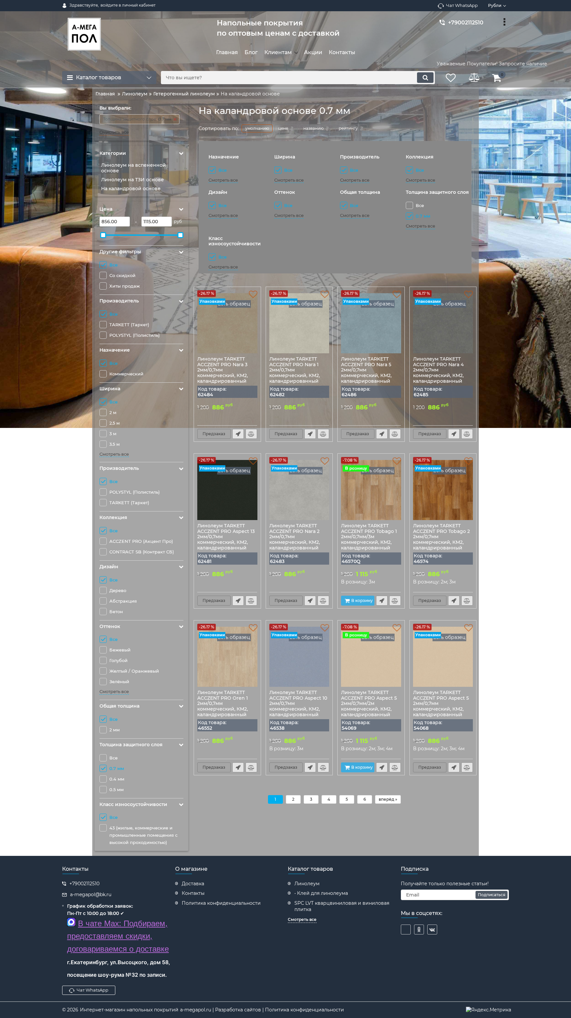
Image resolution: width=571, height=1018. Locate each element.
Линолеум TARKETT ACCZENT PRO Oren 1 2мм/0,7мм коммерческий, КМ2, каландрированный (222, 710)
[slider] (103, 235)
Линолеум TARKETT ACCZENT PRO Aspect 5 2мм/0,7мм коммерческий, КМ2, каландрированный (441, 710)
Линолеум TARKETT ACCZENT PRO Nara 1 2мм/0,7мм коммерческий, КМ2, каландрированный (294, 377)
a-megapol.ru (195, 1010)
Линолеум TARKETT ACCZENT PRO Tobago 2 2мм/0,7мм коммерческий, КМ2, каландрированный (441, 543)
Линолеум (307, 884)
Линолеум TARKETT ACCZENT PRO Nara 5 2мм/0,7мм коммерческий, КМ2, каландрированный (366, 377)
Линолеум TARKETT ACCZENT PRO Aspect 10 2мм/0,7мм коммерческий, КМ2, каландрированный (298, 710)
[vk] (432, 929)
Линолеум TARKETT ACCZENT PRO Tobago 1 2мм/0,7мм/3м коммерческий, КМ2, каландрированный (369, 543)
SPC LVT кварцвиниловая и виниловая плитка (341, 906)
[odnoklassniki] (419, 929)
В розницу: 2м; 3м (434, 582)
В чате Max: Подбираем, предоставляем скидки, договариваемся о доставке (118, 936)
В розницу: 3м (358, 582)
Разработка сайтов (238, 1010)
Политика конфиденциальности (304, 1010)
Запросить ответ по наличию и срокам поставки (238, 434)
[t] (406, 929)
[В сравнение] (251, 434)
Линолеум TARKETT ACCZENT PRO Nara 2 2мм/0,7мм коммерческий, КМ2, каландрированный (294, 543)
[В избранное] (253, 294)
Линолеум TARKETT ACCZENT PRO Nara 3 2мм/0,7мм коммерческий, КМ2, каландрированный (222, 377)
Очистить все (114, 132)
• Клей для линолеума (321, 893)
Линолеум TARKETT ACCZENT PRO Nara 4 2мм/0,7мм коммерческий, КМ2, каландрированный (438, 377)
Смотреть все (114, 454)
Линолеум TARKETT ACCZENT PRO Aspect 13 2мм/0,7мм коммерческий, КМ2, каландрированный (226, 543)
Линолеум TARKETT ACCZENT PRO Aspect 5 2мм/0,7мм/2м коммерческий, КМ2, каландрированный (369, 710)
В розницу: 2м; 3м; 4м (367, 749)
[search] (425, 77)
